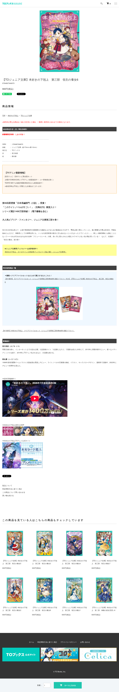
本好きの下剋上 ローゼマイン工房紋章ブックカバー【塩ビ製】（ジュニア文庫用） (36, 252)
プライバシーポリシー (68, 642)
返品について (7, 485)
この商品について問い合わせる (13, 492)
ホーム (31, 642)
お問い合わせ (85, 642)
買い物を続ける (8, 495)
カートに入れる (70, 685)
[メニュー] (115, 3)
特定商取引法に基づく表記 (12, 489)
